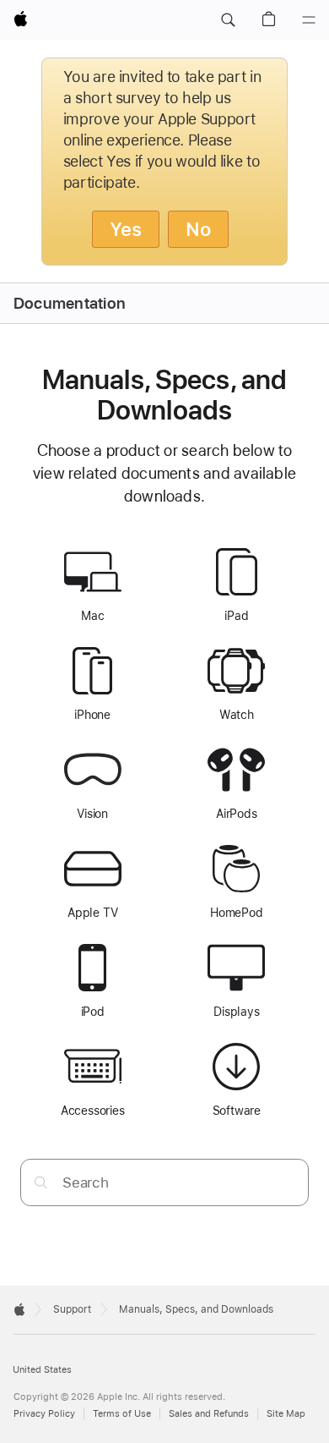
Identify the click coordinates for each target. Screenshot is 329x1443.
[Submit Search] (41, 1182)
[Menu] (309, 20)
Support (72, 1309)
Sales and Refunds (209, 1413)
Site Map (286, 1413)
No (198, 229)
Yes (126, 229)
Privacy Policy (44, 1413)
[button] (228, 20)
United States (42, 1369)
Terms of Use (122, 1413)
